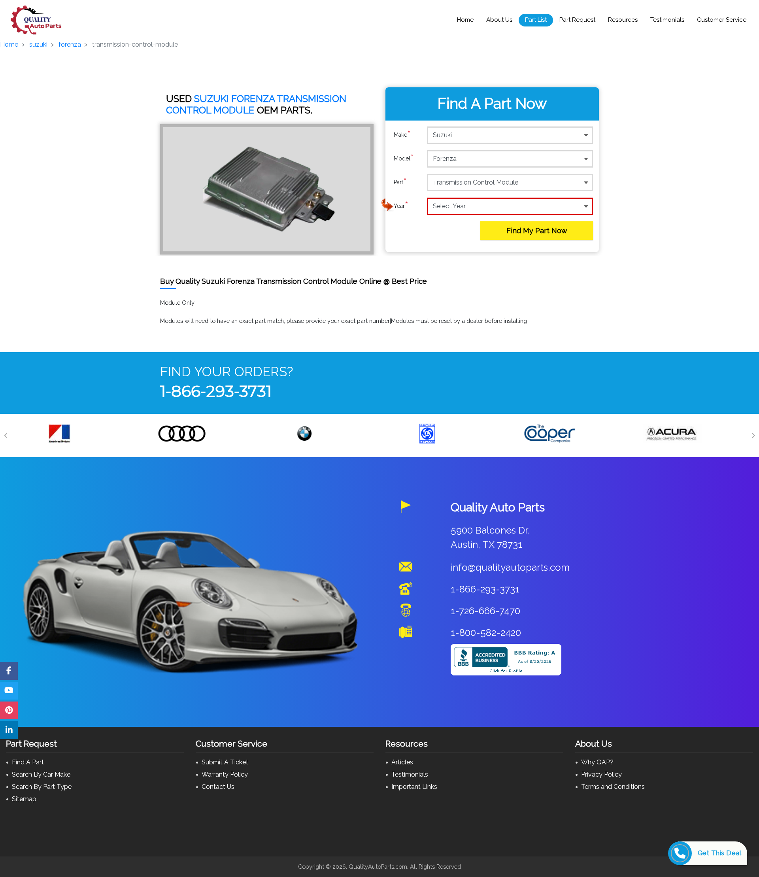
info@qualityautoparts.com (510, 567)
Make (402, 134)
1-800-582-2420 (486, 632)
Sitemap (24, 799)
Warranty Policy (225, 774)
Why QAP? (597, 762)
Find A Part (28, 762)
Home (465, 19)
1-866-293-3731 (216, 391)
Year (401, 205)
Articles (402, 762)
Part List (536, 19)
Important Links (414, 786)
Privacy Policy (601, 774)
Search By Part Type (42, 786)
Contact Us (218, 786)
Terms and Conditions (613, 786)
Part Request (577, 19)
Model (404, 158)
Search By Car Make (41, 774)
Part (400, 182)
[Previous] (6, 435)
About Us (499, 19)
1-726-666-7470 (485, 611)
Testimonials (667, 19)
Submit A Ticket (225, 762)
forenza (70, 44)
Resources (623, 19)
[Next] (753, 435)
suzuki (38, 44)
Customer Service (721, 19)
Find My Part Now (536, 230)
